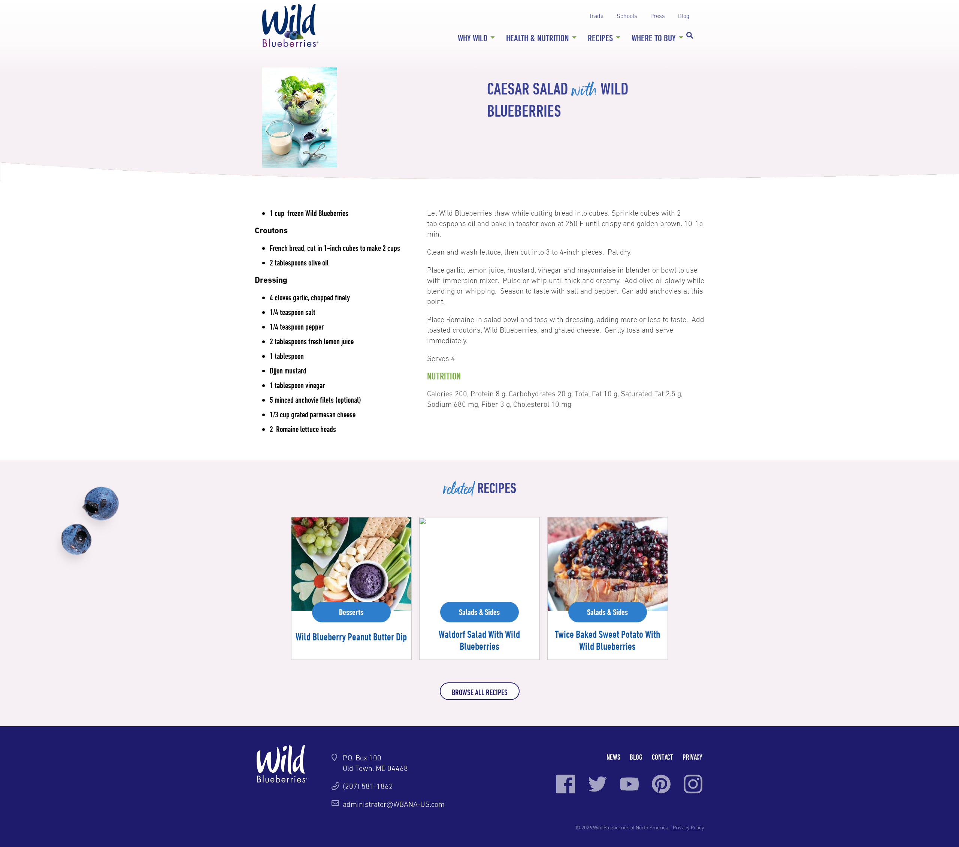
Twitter (597, 784)
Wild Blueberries (290, 25)
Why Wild (472, 38)
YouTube (629, 784)
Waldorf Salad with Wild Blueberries (479, 640)
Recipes (600, 38)
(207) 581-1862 (368, 786)
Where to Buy (654, 38)
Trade (596, 15)
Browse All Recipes (480, 692)
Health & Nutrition (537, 38)
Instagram (693, 784)
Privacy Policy (688, 828)
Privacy (692, 757)
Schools (627, 15)
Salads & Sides (479, 611)
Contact (662, 757)
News (613, 757)
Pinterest (661, 784)
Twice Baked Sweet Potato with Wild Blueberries (607, 640)
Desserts (351, 611)
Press (657, 15)
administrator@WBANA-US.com (394, 804)
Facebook (565, 784)
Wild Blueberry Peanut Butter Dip (351, 636)
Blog (683, 15)
